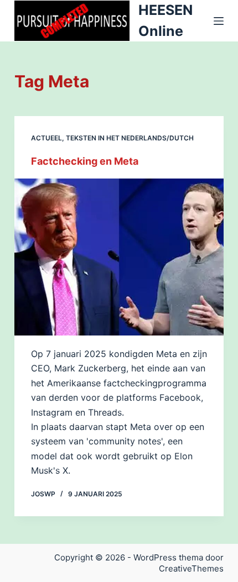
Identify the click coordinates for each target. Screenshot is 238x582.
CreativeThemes (191, 568)
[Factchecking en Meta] (119, 257)
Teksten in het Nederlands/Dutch (130, 138)
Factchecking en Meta (84, 161)
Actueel (46, 138)
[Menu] (219, 21)
